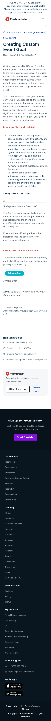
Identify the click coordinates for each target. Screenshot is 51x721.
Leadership (10, 518)
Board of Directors (13, 524)
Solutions (9, 540)
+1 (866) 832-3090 (17, 666)
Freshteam (10, 483)
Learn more (36, 389)
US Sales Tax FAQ (13, 578)
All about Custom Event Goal (19, 342)
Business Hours (12, 642)
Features (9, 591)
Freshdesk (10, 462)
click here (16, 9)
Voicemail (9, 647)
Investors (9, 529)
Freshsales (10, 472)
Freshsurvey (10, 499)
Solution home (13, 32)
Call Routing (10, 620)
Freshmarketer (11, 494)
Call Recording (11, 653)
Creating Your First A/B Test (19, 348)
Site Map (26, 709)
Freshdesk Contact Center (17, 478)
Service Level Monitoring (16, 636)
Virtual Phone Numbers (15, 615)
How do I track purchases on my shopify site (27, 359)
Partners (9, 551)
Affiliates (9, 545)
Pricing (8, 596)
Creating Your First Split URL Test (21, 354)
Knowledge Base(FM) (35, 32)
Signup (8, 602)
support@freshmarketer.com (21, 671)
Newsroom (10, 561)
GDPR (7, 572)
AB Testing (10, 37)
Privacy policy (12, 706)
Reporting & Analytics (14, 631)
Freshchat (9, 489)
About (7, 513)
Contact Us (10, 567)
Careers (8, 556)
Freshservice (11, 467)
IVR (6, 626)
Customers (10, 534)
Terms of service (32, 706)
